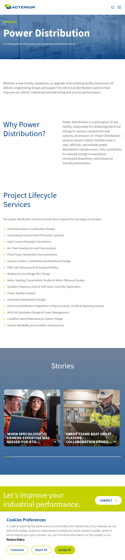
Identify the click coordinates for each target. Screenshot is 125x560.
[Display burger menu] (119, 7)
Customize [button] (17, 550)
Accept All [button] (65, 550)
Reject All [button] (41, 550)
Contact (106, 500)
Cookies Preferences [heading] (26, 519)
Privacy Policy (16, 539)
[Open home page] (19, 7)
